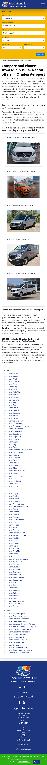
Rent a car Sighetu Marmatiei (16, 559)
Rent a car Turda (11, 595)
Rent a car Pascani (11, 517)
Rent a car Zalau (11, 606)
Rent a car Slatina (11, 564)
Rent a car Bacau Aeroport (15, 616)
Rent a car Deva (10, 447)
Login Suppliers (23, 692)
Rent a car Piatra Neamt (14, 519)
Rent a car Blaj (10, 402)
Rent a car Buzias (11, 418)
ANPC (23, 720)
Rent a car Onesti (11, 509)
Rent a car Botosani (12, 405)
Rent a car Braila (11, 408)
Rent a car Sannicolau (13, 548)
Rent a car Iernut (11, 484)
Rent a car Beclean (11, 397)
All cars (20, 61)
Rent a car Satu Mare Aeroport (17, 642)
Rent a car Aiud (10, 379)
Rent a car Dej (10, 444)
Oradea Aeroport (9, 61)
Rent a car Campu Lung (14, 423)
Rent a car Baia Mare (12, 392)
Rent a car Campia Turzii (14, 421)
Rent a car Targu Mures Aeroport (18, 650)
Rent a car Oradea (11, 512)
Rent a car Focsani (11, 463)
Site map (23, 737)
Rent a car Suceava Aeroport (16, 647)
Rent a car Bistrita (11, 400)
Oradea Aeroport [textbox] (9, 18)
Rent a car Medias (11, 496)
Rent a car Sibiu (10, 556)
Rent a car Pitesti (11, 522)
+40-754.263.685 (23, 744)
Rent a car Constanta (13, 434)
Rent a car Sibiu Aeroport (14, 645)
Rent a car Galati (11, 465)
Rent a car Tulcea (11, 593)
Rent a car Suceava (12, 569)
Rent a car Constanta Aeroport (17, 632)
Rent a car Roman (11, 543)
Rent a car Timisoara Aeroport (16, 653)
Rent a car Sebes (11, 553)
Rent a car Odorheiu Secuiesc (16, 506)
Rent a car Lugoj (11, 493)
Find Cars (40, 54)
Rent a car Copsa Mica (13, 436)
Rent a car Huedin (11, 473)
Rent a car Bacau (11, 389)
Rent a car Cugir (10, 442)
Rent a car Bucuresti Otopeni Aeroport (20, 626)
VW (15, 172)
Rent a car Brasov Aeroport (15, 621)
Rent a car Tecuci (11, 585)
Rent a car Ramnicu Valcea (15, 535)
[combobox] (23, 18)
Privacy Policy (23, 715)
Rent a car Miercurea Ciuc (14, 498)
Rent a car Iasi (10, 478)
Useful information (23, 730)
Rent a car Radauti (11, 530)
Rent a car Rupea (11, 546)
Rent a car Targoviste (13, 572)
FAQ (23, 728)
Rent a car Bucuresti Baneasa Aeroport (20, 624)
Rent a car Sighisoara (13, 561)
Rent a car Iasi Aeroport (14, 637)
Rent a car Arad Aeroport (14, 613)
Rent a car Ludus (11, 486)
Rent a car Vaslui (11, 598)
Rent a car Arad (10, 384)
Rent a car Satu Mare (13, 551)
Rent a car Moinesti (12, 501)
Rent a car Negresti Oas (14, 504)
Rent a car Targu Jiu (12, 574)
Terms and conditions (23, 713)
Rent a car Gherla (11, 468)
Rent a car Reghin (11, 538)
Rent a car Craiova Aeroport (15, 634)
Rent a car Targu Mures (14, 577)
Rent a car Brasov (11, 410)
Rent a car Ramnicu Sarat (14, 533)
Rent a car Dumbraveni (13, 452)
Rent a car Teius (11, 588)
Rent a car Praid (10, 527)
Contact (23, 732)
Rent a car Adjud (11, 373)
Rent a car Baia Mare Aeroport (16, 619)
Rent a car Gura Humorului (15, 470)
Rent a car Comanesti (13, 431)
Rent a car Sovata (11, 567)
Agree (36, 762)
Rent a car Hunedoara (13, 476)
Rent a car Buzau (11, 415)
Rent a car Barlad (11, 394)
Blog (23, 735)
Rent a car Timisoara (12, 590)
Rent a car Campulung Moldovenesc (19, 426)
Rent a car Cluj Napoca (13, 429)
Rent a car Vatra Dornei (14, 601)
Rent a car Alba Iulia (12, 381)
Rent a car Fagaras (12, 455)
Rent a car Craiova (11, 439)
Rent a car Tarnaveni (12, 582)
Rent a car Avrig (10, 387)
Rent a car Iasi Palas (12, 481)
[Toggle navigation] (43, 4)
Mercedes (17, 138)
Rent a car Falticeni (12, 457)
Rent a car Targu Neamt (14, 580)
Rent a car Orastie (11, 514)
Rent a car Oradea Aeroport (15, 639)
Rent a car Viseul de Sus (14, 603)
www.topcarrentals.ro (19, 759)
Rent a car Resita (11, 540)
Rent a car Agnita (11, 376)
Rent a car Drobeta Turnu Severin (18, 449)
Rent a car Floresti (11, 460)
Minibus (10, 138)
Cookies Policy (23, 718)
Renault (16, 239)
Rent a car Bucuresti (12, 413)
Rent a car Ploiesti (11, 525)
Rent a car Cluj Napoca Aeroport (17, 629)
